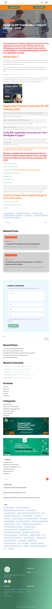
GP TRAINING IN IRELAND (30, 526)
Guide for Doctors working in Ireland (10, 406)
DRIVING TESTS (37, 515)
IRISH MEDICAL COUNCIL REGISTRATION (12, 537)
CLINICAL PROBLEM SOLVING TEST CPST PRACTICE (28, 513)
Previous (7, 222)
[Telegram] (9, 581)
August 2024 (6, 391)
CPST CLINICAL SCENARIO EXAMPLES (12, 515)
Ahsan (5, 366)
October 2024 (6, 389)
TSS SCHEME (10, 548)
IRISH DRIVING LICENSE (35, 535)
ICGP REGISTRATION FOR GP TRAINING (30, 532)
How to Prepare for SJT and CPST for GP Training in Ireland (15, 355)
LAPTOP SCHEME (22, 540)
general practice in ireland (17, 518)
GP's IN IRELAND (28, 215)
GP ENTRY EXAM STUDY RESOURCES (40, 521)
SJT (5, 548)
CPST (43, 513)
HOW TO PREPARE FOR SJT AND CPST (12, 217)
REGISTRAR (25, 546)
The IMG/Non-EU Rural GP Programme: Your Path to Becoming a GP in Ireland (23, 263)
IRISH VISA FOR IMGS (41, 537)
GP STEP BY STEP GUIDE (37, 213)
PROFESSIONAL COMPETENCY (37, 543)
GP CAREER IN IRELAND (9, 213)
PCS (19, 543)
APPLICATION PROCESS (9, 507)
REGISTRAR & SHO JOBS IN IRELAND (38, 546)
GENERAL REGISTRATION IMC (31, 518)
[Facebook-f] (5, 581)
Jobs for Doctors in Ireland (8, 411)
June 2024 (5, 393)
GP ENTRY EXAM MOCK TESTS (22, 213)
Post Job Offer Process (8, 413)
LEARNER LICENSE (32, 540)
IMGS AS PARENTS (24, 535)
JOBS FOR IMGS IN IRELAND (10, 540)
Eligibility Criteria (7, 176)
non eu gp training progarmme (10, 543)
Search (4, 336)
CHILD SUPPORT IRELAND (9, 513)
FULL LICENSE (7, 518)
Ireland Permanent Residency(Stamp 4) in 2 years (20, 366)
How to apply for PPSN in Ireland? (10, 357)
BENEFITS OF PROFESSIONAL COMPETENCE (13, 510)
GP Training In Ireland (9, 20)
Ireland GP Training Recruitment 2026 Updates (23, 244)
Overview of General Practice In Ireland (22, 377)
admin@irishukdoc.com (35, 572)
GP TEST (18, 524)
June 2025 (5, 386)
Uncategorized (6, 415)
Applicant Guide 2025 (8, 170)
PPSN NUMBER (25, 543)
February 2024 (6, 395)
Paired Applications (12, 74)
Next (45, 222)
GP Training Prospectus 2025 (10, 166)
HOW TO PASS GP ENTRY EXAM (41, 215)
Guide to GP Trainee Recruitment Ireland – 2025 (13, 350)
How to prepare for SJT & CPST (10, 201)
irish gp (43, 535)
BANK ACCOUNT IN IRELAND (22, 507)
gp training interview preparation (10, 529)
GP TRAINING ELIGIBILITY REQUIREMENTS (32, 524)
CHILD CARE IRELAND (30, 510)
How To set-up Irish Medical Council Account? (20, 369)
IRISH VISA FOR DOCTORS (29, 537)
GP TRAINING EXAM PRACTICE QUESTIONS (13, 215)
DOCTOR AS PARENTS (27, 515)
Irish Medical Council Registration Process (11, 408)
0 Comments (7, 32)
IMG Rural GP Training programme (11, 535)
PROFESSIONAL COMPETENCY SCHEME (12, 546)
